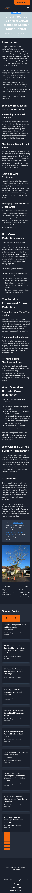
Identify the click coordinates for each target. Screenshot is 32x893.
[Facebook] (14, 884)
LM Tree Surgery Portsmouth (16, 33)
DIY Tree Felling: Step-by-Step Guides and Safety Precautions (15, 627)
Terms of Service (16, 890)
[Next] (15, 618)
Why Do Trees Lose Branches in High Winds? (8, 590)
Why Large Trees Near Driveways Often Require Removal (13, 692)
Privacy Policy (16, 887)
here (10, 525)
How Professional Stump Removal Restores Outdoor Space (14, 734)
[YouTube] (18, 884)
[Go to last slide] (6, 618)
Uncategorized (16, 13)
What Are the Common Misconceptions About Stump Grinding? (15, 671)
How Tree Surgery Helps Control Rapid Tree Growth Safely (14, 713)
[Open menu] (28, 8)
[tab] (7, 833)
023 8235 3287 (22, 2)
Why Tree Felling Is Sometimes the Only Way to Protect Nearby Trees (24, 593)
